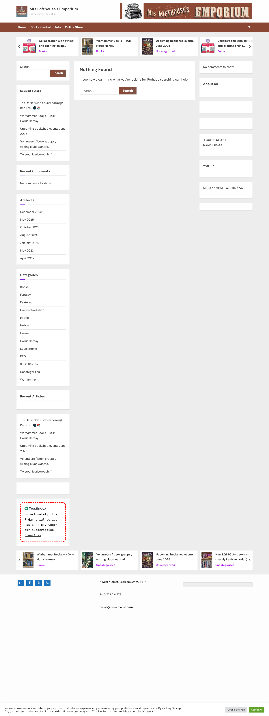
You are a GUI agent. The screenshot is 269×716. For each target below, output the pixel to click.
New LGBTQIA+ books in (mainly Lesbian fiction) (231, 557)
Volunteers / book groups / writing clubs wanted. (114, 557)
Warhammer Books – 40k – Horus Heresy (115, 43)
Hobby (24, 325)
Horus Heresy (29, 341)
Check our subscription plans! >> (41, 530)
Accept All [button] (256, 709)
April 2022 (27, 258)
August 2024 (29, 235)
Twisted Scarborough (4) (36, 154)
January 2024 (29, 243)
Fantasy (25, 295)
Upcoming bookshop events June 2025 (175, 43)
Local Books (28, 349)
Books (43, 51)
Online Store (74, 27)
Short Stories (29, 364)
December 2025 (31, 212)
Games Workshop (32, 310)
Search (24, 67)
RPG (23, 356)
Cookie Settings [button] (236, 709)
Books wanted (41, 27)
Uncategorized (165, 51)
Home (22, 27)
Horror (24, 333)
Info (58, 27)
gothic (24, 318)
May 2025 (27, 220)
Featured (26, 302)
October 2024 (30, 227)
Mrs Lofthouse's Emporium (54, 9)
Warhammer (28, 380)
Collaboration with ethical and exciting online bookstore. (56, 43)
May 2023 (27, 250)
